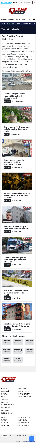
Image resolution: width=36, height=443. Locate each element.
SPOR (23, 19)
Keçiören (6, 351)
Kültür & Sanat (6, 413)
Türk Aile (29, 342)
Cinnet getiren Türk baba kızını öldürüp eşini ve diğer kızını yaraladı (17, 129)
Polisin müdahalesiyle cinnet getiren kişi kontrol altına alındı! (16, 293)
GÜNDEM (4, 19)
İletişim (28, 2)
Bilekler (6, 342)
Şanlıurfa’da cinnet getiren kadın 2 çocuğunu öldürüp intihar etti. (15, 259)
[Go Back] (31, 438)
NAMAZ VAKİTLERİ (7, 405)
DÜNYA (18, 19)
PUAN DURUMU (24, 425)
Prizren (18, 342)
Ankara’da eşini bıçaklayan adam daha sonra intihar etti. (16, 227)
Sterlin (27, 23)
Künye (24, 2)
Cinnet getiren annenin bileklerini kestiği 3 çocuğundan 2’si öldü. (14, 162)
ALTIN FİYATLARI (24, 391)
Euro (16, 23)
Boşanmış (18, 351)
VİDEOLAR (5, 425)
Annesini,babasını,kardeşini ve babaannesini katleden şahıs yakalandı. (17, 195)
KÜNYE (3, 417)
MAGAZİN (4, 402)
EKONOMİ (11, 19)
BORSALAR (5, 410)
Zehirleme (29, 351)
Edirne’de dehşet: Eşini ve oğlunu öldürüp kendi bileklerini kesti (14, 96)
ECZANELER (5, 408)
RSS (5, 436)
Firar (18, 360)
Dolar (5, 23)
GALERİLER (5, 423)
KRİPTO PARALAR (24, 397)
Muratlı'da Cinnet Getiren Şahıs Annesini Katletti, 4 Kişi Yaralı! (17, 325)
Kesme (6, 360)
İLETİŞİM (4, 420)
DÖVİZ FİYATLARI (24, 394)
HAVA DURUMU (24, 417)
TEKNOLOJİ (5, 399)
